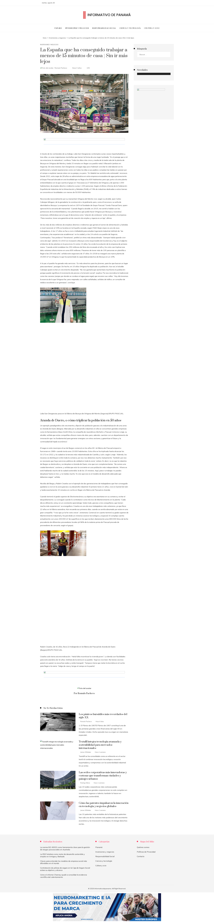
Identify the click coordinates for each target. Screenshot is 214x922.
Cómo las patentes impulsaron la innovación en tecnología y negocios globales (103, 804)
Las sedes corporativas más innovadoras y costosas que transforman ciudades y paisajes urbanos (103, 776)
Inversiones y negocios (49, 44)
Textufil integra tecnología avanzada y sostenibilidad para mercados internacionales (100, 745)
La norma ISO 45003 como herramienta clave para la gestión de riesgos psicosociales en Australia (65, 848)
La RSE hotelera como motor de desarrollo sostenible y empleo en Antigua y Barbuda (62, 855)
